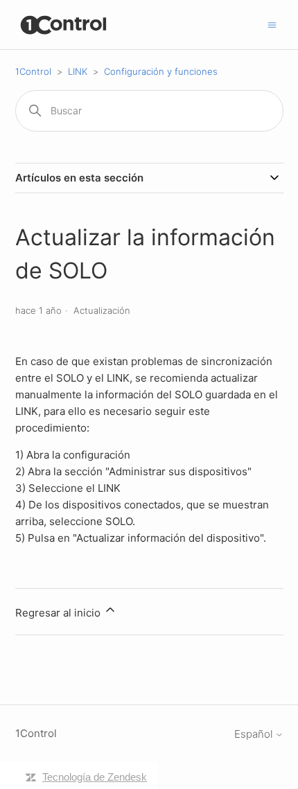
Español (254, 734)
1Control (33, 71)
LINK (77, 71)
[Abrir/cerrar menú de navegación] (272, 24)
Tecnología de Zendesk (94, 777)
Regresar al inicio (59, 612)
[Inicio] (64, 24)
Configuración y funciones (161, 71)
